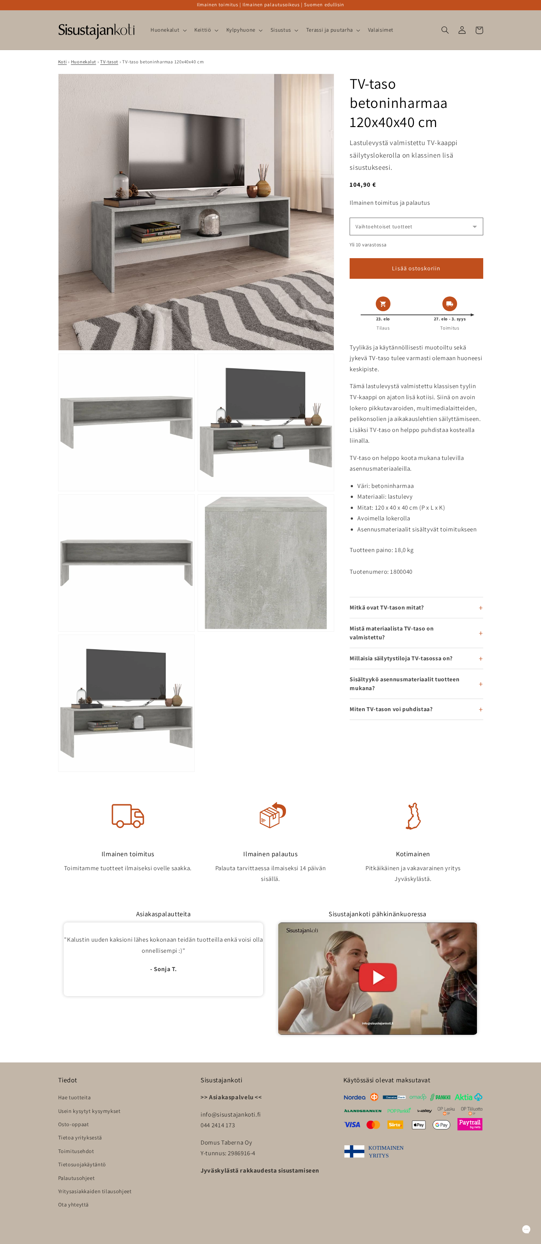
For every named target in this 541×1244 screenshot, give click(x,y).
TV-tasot (109, 62)
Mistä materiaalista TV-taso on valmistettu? (392, 633)
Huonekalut (83, 62)
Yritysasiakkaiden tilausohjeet (95, 1191)
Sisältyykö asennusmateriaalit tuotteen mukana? (404, 683)
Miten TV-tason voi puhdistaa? (391, 709)
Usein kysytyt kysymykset (89, 1110)
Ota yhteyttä (73, 1204)
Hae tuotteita (74, 1097)
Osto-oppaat (73, 1124)
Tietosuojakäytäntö (82, 1164)
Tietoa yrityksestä (80, 1137)
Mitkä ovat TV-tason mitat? (387, 607)
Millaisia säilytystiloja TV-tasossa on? (401, 658)
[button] (168, 30)
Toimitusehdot (76, 1151)
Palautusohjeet (76, 1177)
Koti (62, 62)
